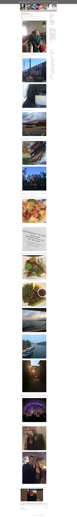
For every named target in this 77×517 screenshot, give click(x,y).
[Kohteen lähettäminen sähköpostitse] (38, 503)
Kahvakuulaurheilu (52, 24)
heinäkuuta (52, 66)
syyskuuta (52, 62)
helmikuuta (52, 72)
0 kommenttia (22, 504)
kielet (50, 31)
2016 (51, 58)
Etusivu (34, 507)
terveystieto (54, 38)
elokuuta (52, 63)
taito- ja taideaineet (53, 37)
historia (51, 29)
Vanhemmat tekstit (46, 507)
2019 (51, 55)
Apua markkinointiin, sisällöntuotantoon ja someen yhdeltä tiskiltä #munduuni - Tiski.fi (52, 21)
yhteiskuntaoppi (51, 39)
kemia (55, 30)
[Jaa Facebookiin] (41, 503)
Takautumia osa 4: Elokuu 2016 (27, 14)
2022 (51, 54)
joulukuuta (52, 59)
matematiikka (52, 34)
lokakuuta (52, 61)
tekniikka (55, 37)
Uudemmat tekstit (23, 507)
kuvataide (51, 32)
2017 (51, 57)
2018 (51, 56)
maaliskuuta (52, 71)
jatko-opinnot (51, 30)
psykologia (54, 35)
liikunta (51, 33)
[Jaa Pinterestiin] (41, 503)
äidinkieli (54, 39)
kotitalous (54, 31)
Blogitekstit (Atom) (24, 509)
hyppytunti (54, 29)
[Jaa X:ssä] (40, 503)
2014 (51, 75)
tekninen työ (51, 38)
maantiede (54, 33)
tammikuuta (52, 73)
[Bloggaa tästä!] (39, 503)
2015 (51, 74)
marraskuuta (52, 60)
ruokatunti (51, 36)
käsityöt (55, 32)
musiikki (51, 35)
